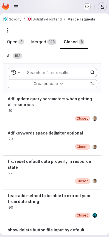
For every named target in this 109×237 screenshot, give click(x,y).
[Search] (92, 72)
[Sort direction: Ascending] (92, 83)
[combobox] (48, 83)
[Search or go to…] (87, 6)
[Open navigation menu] (15, 6)
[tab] (15, 42)
